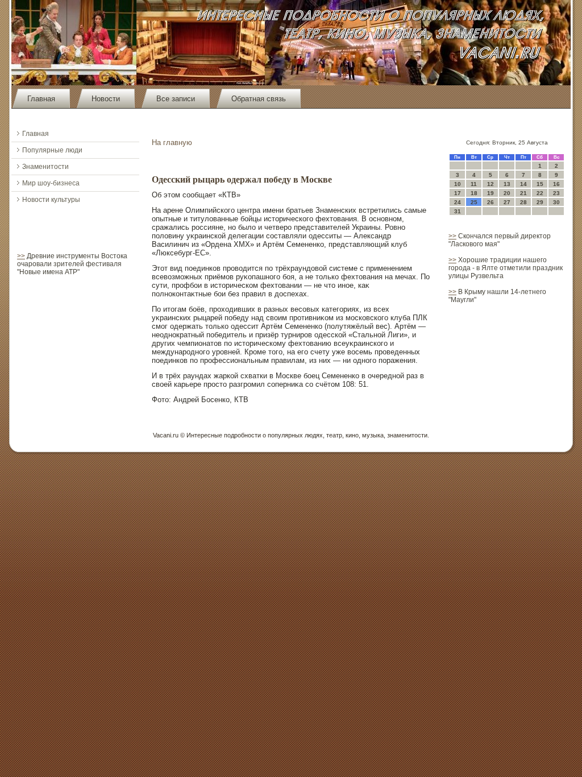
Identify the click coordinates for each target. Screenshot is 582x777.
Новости (106, 98)
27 (507, 202)
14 (523, 184)
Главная (41, 98)
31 (457, 211)
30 (556, 202)
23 (556, 193)
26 (490, 202)
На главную (172, 142)
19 (490, 193)
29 (540, 202)
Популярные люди (52, 150)
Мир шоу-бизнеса (51, 183)
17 (457, 193)
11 (474, 184)
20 (507, 193)
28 (523, 202)
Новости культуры (51, 200)
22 (540, 193)
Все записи (175, 98)
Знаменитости (45, 167)
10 (457, 184)
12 (490, 184)
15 (540, 184)
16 (556, 184)
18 (474, 193)
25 (474, 202)
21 (523, 193)
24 (457, 202)
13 (507, 184)
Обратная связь (258, 98)
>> (21, 256)
